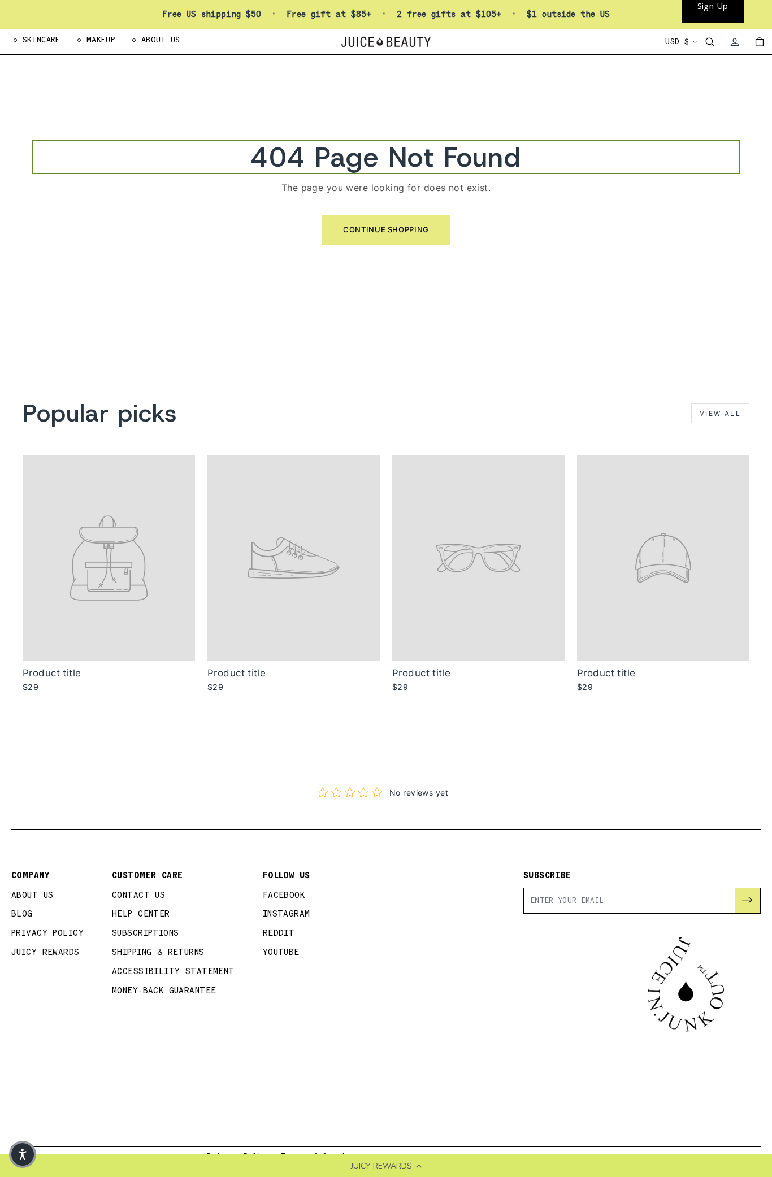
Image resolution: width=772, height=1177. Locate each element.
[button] (22, 1154)
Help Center (141, 914)
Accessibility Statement (173, 971)
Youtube (281, 952)
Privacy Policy (47, 933)
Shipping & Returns (158, 952)
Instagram (286, 914)
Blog (22, 914)
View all (720, 413)
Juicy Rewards (45, 952)
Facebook (284, 895)
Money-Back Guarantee (164, 990)
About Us (32, 895)
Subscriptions (145, 933)
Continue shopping (386, 229)
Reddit (279, 933)
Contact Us (138, 895)
